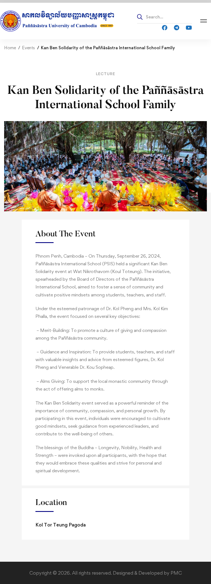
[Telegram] (176, 27)
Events (28, 47)
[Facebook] (164, 27)
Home (10, 47)
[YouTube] (189, 27)
